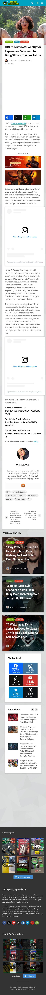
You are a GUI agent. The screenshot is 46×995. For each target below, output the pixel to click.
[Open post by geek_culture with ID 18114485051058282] (37, 864)
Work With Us (25, 989)
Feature (9, 581)
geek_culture (9, 840)
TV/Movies (25, 42)
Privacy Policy (15, 989)
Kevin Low (13, 607)
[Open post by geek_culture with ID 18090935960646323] (23, 864)
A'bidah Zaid (12, 60)
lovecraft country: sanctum (15, 495)
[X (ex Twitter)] (18, 923)
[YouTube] (13, 923)
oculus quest (32, 495)
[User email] (23, 485)
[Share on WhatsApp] (27, 117)
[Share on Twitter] (18, 117)
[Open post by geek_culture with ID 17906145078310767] (23, 846)
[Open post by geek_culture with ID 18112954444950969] (37, 846)
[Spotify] (37, 923)
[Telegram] (27, 923)
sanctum (9, 499)
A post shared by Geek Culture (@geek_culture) (25, 392)
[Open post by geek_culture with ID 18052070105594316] (8, 846)
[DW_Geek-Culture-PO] (23, 161)
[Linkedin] (23, 923)
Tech (16, 42)
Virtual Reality (20, 499)
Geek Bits (9, 42)
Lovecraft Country (18, 123)
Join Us (33, 989)
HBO (36, 442)
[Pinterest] (32, 923)
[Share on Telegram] (36, 117)
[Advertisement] (23, 89)
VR (29, 499)
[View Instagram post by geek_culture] (14, 853)
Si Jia (11, 568)
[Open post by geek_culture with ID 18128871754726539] (8, 864)
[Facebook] (4, 923)
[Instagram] (9, 923)
